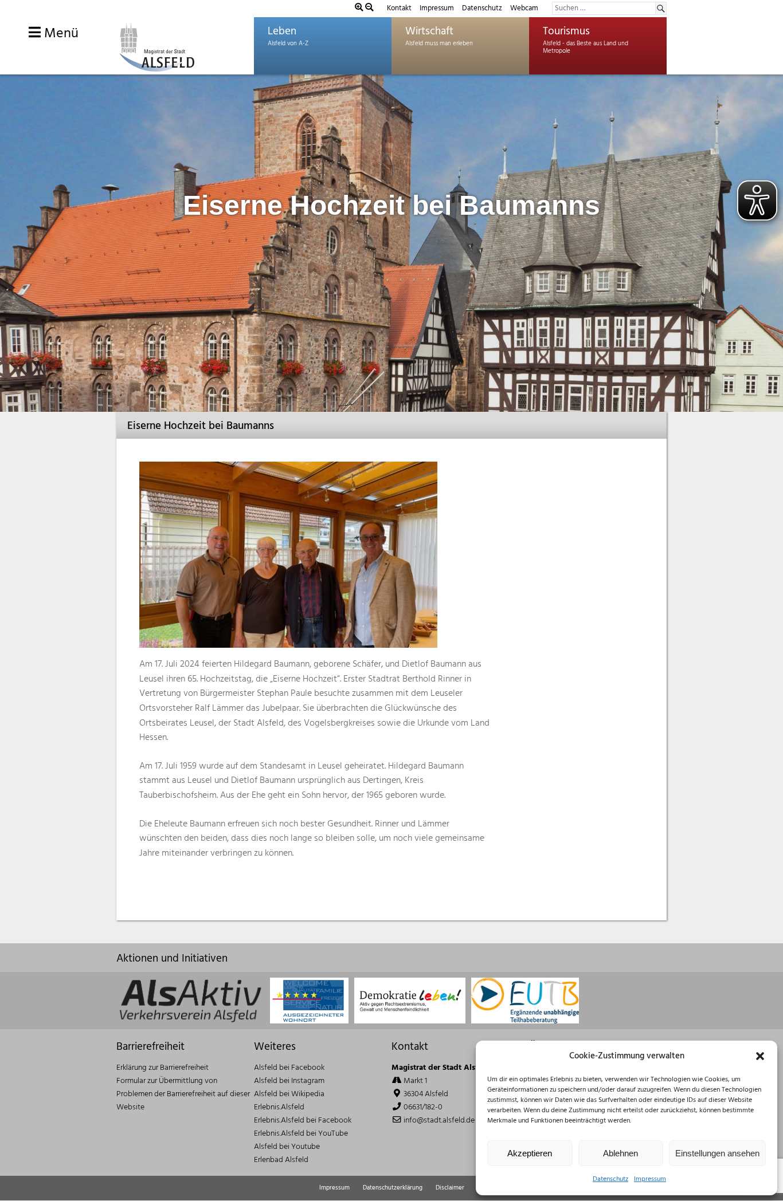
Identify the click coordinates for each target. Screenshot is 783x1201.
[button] (760, 1056)
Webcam (524, 8)
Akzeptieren (529, 1153)
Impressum (650, 1179)
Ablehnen (620, 1153)
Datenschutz (610, 1179)
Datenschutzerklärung (392, 1188)
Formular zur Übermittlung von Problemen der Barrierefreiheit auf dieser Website (183, 1094)
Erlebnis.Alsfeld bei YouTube (301, 1133)
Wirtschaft (429, 31)
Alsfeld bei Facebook (289, 1067)
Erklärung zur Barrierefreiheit (162, 1067)
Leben (282, 31)
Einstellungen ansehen (717, 1153)
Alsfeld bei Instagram (289, 1081)
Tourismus (566, 31)
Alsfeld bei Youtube (287, 1146)
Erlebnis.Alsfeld (279, 1107)
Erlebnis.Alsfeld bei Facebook (302, 1120)
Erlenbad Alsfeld (281, 1160)
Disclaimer (450, 1188)
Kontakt (399, 8)
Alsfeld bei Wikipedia (289, 1094)
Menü (60, 34)
